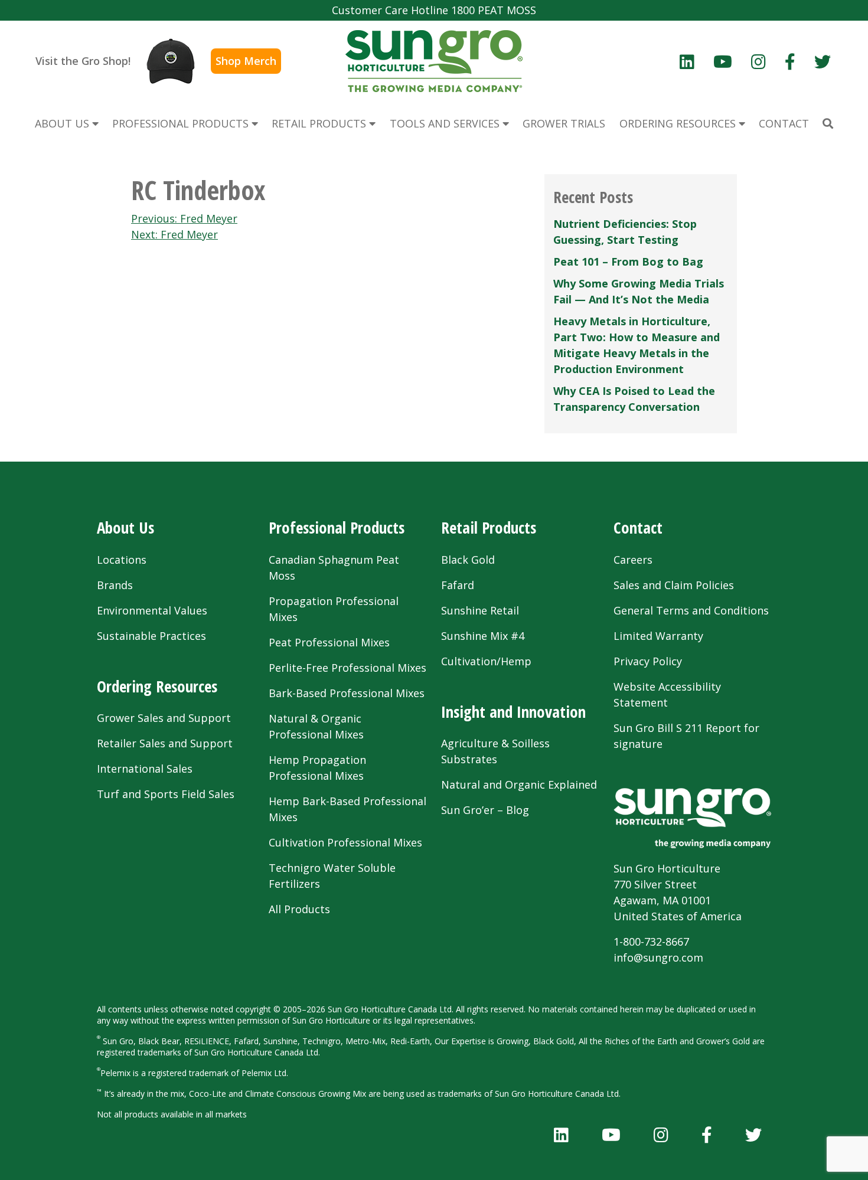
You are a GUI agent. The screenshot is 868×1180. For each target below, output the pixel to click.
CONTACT (784, 123)
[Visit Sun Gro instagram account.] (758, 61)
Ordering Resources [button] (679, 123)
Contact (638, 527)
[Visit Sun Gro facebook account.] (790, 61)
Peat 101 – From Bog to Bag (628, 261)
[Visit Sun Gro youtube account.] (723, 61)
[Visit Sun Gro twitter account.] (822, 61)
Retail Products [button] (320, 123)
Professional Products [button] (182, 123)
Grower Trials (564, 123)
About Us (125, 527)
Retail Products (488, 527)
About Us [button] (63, 123)
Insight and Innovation (513, 712)
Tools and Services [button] (446, 123)
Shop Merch (246, 61)
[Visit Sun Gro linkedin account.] (687, 61)
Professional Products (336, 527)
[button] (828, 123)
